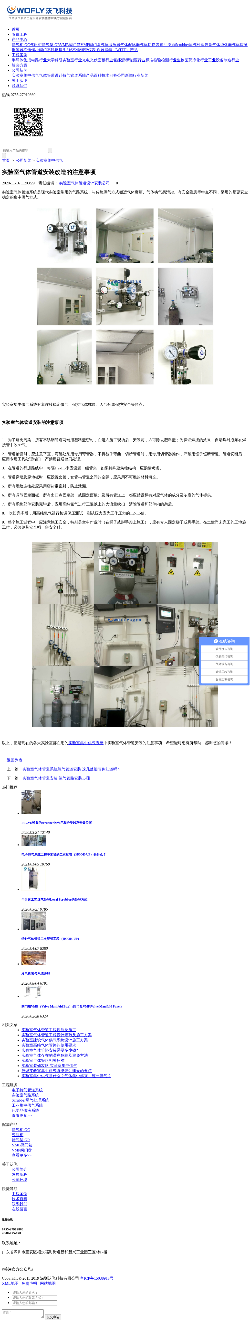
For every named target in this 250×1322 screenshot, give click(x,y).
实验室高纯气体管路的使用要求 (48, 1045)
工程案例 (19, 55)
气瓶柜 (36, 45)
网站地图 (48, 1283)
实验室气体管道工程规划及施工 (48, 1030)
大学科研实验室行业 (64, 60)
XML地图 (10, 1283)
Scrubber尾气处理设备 (193, 45)
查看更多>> (22, 1115)
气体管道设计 (50, 75)
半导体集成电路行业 (29, 60)
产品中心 (19, 40)
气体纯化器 (222, 45)
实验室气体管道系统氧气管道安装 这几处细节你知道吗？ (71, 769)
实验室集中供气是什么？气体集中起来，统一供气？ (66, 1076)
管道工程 (19, 34)
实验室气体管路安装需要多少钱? (49, 1050)
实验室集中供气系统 (86, 743)
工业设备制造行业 (223, 60)
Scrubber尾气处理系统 (30, 1100)
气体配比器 (130, 45)
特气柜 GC (21, 45)
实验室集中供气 (25, 75)
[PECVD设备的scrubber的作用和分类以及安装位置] (134, 802)
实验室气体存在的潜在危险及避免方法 (54, 1055)
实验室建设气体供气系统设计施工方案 (54, 1040)
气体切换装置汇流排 (157, 45)
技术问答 (109, 75)
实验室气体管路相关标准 (42, 1060)
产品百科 (94, 75)
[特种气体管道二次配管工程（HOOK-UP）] (134, 921)
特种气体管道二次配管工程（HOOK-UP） (51, 939)
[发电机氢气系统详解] (134, 958)
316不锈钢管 (77, 50)
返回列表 (14, 760)
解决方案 (19, 65)
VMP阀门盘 (91, 45)
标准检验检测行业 (161, 60)
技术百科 (19, 1199)
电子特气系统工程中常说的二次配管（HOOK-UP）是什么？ (63, 854)
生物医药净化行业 (192, 60)
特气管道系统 (74, 75)
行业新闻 (140, 75)
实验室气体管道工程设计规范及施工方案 (56, 1035)
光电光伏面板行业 (97, 60)
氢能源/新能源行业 (129, 60)
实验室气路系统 (25, 1095)
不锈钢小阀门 (35, 50)
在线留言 (19, 1209)
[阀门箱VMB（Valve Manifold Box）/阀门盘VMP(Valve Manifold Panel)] (134, 992)
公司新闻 (19, 70)
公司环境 (19, 1180)
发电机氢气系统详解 (35, 973)
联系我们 (19, 86)
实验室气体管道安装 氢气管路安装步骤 (56, 778)
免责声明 (29, 1283)
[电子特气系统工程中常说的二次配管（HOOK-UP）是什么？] (134, 841)
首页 (16, 29)
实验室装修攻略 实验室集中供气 (49, 1066)
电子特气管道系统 (27, 1090)
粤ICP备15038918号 (97, 1278)
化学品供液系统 (25, 1110)
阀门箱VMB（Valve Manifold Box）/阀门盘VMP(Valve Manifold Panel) (71, 1006)
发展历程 (19, 1174)
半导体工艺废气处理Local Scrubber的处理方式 (54, 899)
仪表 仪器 (96, 50)
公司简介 (19, 1169)
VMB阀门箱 (70, 45)
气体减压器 (110, 45)
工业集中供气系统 (27, 1105)
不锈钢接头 (56, 50)
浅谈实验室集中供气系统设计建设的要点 (56, 1071)
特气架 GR (51, 45)
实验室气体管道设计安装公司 (85, 183)
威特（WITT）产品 (121, 50)
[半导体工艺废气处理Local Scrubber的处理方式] (134, 879)
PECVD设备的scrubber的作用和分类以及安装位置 (56, 823)
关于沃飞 (19, 80)
